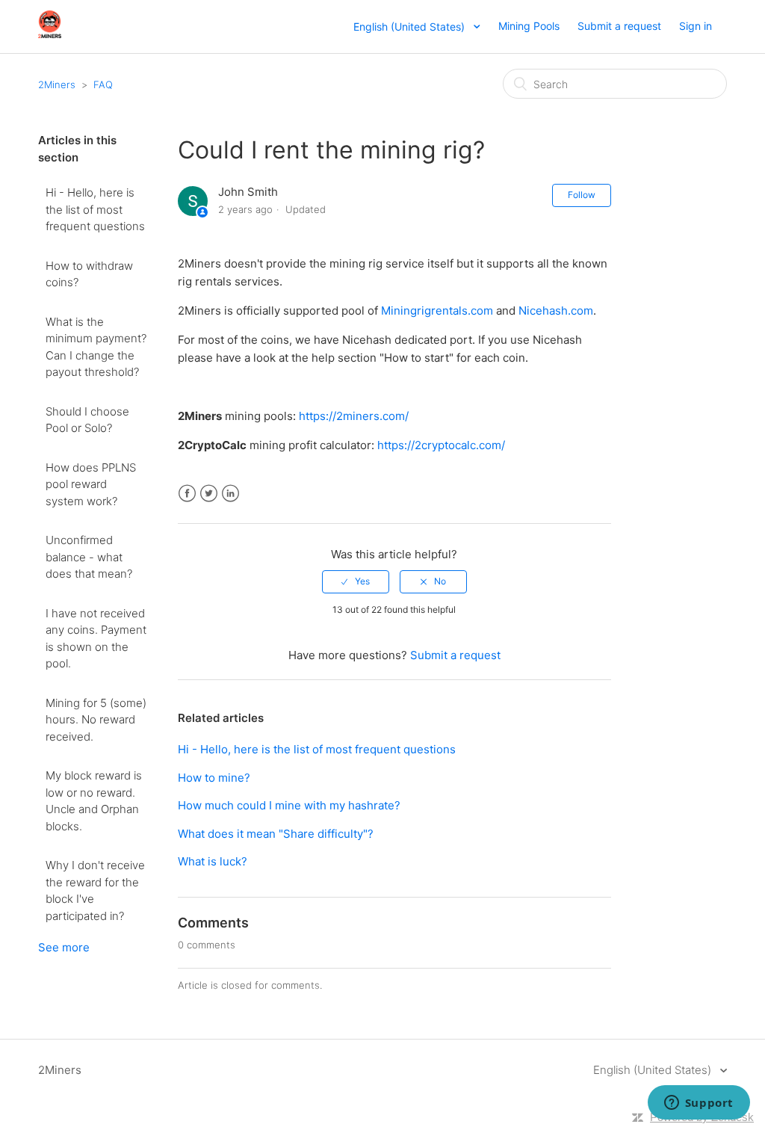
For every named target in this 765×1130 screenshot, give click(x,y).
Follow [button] (581, 194)
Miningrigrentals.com (437, 310)
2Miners (56, 84)
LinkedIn (230, 493)
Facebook (187, 493)
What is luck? (212, 861)
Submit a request (619, 25)
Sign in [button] (695, 25)
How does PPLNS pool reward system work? (91, 484)
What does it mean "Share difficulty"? (276, 834)
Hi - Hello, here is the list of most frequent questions (95, 209)
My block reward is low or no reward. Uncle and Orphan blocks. (94, 800)
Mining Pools (529, 25)
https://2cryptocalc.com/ (441, 445)
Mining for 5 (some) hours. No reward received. (96, 720)
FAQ (103, 84)
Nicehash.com (555, 310)
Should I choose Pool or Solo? (87, 420)
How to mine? (214, 778)
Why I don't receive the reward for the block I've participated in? (95, 890)
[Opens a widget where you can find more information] (698, 1104)
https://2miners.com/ (354, 416)
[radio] (355, 581)
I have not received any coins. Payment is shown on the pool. (96, 638)
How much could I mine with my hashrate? (289, 805)
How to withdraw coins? (89, 274)
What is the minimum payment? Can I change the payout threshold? (96, 347)
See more (64, 947)
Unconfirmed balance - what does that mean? (89, 557)
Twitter (208, 493)
